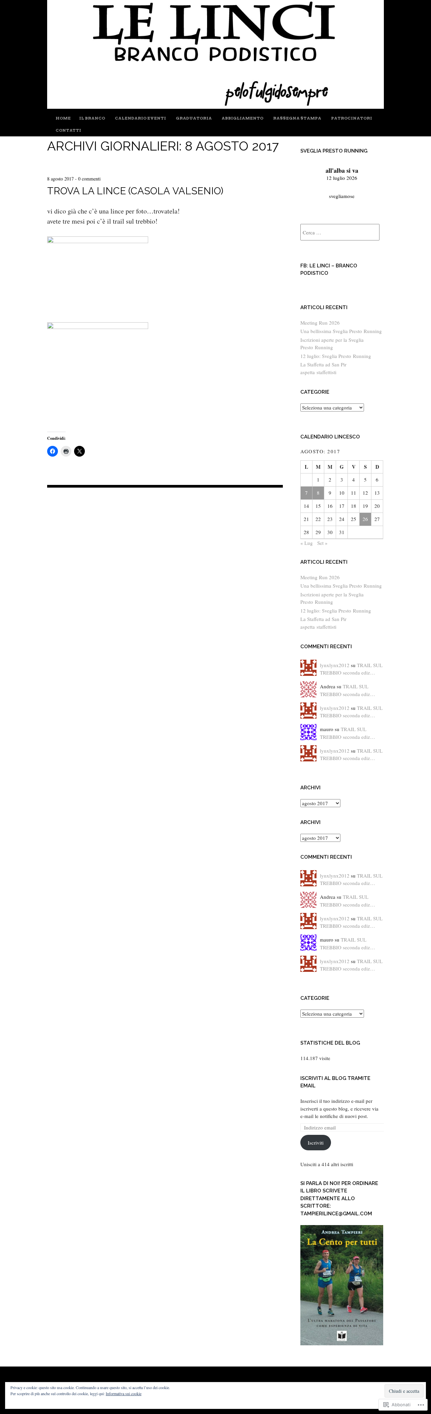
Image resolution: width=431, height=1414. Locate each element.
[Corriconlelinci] (215, 106)
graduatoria (194, 118)
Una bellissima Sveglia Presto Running (341, 331)
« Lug (306, 542)
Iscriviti (316, 1142)
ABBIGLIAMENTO (242, 118)
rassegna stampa (297, 118)
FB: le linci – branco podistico (328, 269)
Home (63, 118)
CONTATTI (68, 130)
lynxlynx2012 (335, 665)
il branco (92, 118)
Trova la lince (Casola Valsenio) (135, 191)
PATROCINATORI (351, 118)
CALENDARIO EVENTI (140, 118)
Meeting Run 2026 (320, 322)
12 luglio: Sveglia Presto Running (335, 356)
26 (365, 519)
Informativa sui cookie (123, 1393)
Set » (322, 542)
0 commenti (89, 178)
